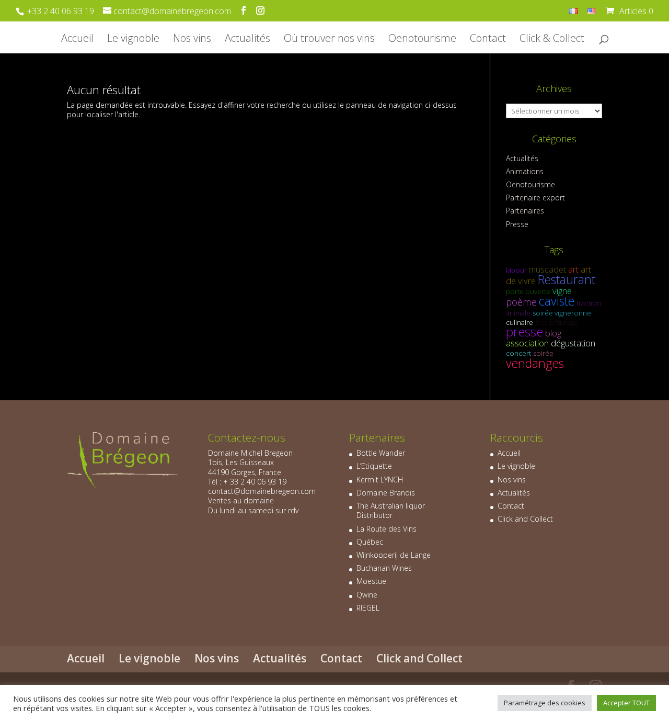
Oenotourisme (422, 40)
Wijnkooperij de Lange (393, 555)
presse (524, 331)
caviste (556, 300)
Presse (517, 224)
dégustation (573, 343)
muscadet (547, 269)
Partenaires (525, 211)
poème (521, 301)
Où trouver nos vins (329, 40)
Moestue (371, 581)
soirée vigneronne (562, 313)
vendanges (535, 363)
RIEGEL (367, 608)
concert (518, 353)
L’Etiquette (374, 466)
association (527, 343)
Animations (525, 171)
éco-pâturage (556, 322)
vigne (562, 291)
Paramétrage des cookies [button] (544, 702)
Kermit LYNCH (379, 480)
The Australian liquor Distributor (390, 510)
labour (516, 270)
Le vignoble (133, 40)
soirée (543, 353)
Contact (488, 40)
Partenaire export (535, 197)
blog (553, 333)
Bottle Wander (380, 453)
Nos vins (192, 40)
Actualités (247, 40)
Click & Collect (552, 40)
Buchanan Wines (384, 568)
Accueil (77, 40)
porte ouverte (528, 291)
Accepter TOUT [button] (626, 702)
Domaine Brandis (385, 493)
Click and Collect (525, 519)
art (573, 269)
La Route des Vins (386, 529)
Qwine (366, 595)
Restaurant (566, 279)
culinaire (519, 322)
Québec (369, 542)
